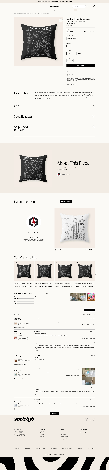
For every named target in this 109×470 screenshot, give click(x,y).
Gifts (70, 10)
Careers (62, 432)
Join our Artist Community (85, 432)
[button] (89, 31)
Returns (41, 432)
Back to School (31, 10)
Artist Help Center (83, 429)
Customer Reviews (64, 436)
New (37, 10)
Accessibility (80, 448)
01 (55, 249)
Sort (84, 314)
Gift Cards (42, 436)
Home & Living (52, 10)
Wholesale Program (65, 438)
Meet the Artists (64, 431)
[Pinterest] (90, 419)
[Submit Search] (73, 6)
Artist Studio (82, 431)
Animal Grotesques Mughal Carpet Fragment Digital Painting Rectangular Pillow (23, 338)
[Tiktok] (93, 419)
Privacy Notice (17, 448)
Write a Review (90, 310)
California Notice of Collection (40, 448)
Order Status (42, 434)
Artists (66, 10)
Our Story (63, 429)
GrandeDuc (70, 25)
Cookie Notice (27, 448)
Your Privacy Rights (91, 448)
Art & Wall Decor (43, 10)
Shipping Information (44, 431)
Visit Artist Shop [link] (66, 201)
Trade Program (64, 439)
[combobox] (79, 6)
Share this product (70, 84)
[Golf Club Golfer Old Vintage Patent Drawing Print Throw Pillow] (74, 228)
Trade (80, 10)
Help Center (42, 429)
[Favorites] (90, 6)
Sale (75, 10)
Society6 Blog (63, 434)
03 (60, 249)
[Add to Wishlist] (16, 263)
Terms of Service (54, 448)
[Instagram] (86, 419)
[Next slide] (96, 274)
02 (58, 249)
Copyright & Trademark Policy (67, 448)
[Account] (87, 6)
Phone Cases (59, 10)
